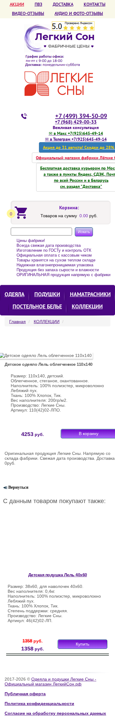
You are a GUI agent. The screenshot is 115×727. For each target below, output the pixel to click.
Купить (82, 644)
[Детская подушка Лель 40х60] (47, 542)
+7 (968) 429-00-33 (76, 122)
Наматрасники (90, 294)
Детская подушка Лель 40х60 (57, 574)
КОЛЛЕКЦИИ (87, 306)
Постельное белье (37, 306)
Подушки (47, 294)
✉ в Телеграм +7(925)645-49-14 (76, 139)
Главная (17, 321)
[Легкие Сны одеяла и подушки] (59, 60)
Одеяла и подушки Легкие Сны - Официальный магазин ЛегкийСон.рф (50, 681)
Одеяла (15, 294)
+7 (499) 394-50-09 (81, 116)
